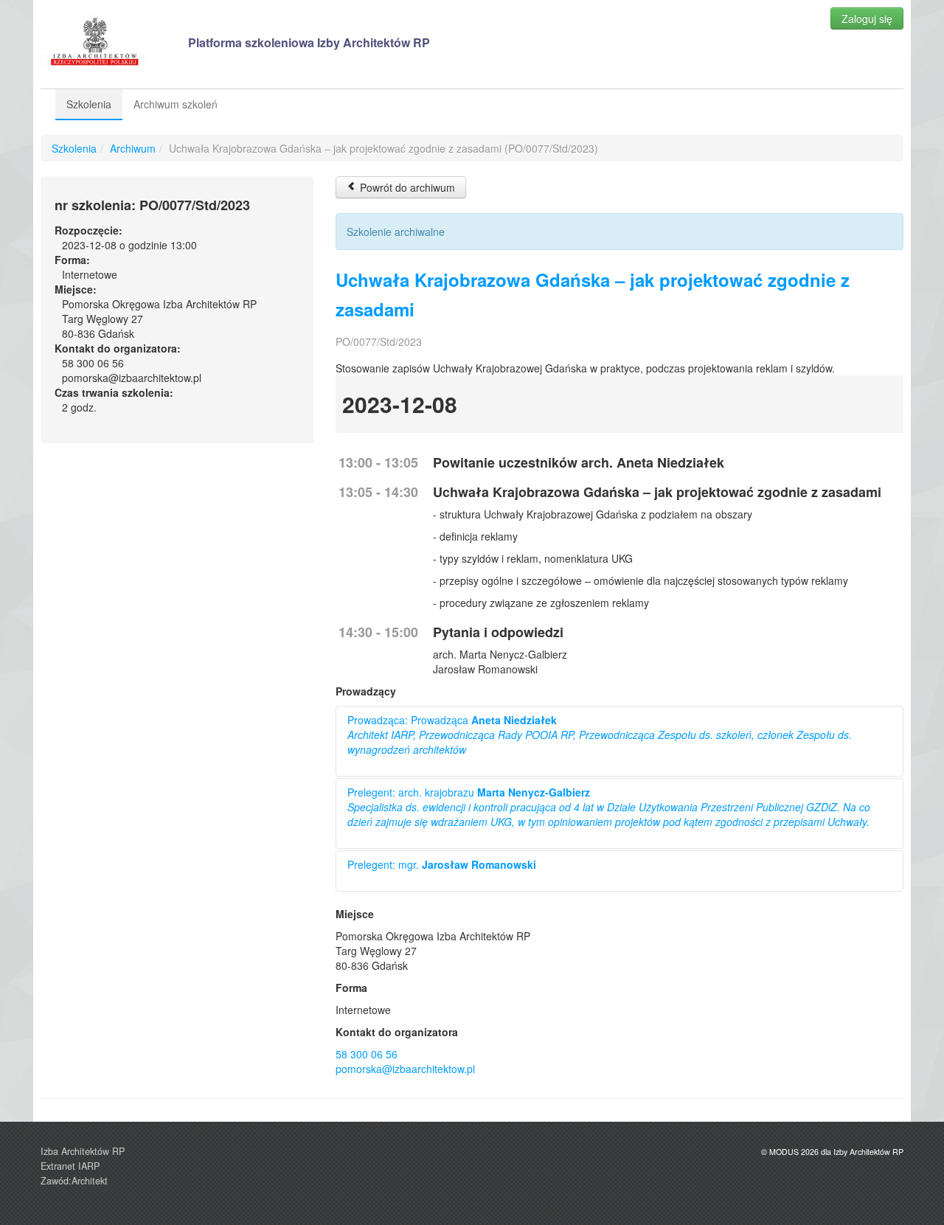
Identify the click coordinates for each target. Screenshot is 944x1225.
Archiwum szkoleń (175, 104)
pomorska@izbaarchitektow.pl (405, 1068)
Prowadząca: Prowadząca (599, 734)
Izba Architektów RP (83, 1151)
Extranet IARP (70, 1166)
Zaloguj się (866, 18)
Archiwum (133, 148)
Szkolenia (88, 104)
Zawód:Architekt (74, 1180)
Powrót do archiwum (406, 187)
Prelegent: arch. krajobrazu (608, 807)
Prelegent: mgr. (441, 864)
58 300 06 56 (367, 1054)
